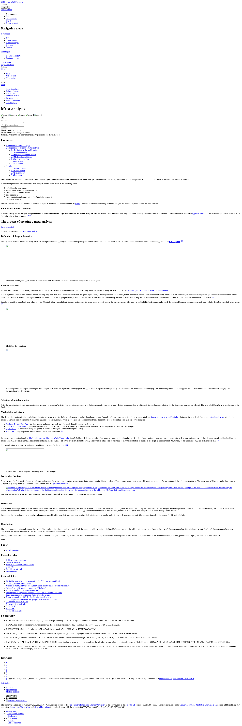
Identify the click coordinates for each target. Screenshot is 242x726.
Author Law (14, 707)
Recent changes (12, 43)
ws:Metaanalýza (12, 550)
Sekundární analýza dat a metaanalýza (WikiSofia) (26, 588)
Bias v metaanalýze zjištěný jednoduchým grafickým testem (29, 597)
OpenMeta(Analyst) (60, 483)
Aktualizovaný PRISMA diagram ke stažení (23, 590)
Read (8, 73)
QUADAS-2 (11, 429)
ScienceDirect (163, 290)
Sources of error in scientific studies (165, 417)
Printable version (12, 58)
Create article (11, 40)
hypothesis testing (199, 213)
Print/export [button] (5, 51)
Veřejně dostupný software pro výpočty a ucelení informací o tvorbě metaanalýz (37, 586)
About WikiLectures (15, 714)
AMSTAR (10, 431)
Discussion (9, 65)
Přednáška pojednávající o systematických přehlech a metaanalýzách (33, 581)
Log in (4, 7)
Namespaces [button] (6, 62)
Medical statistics (13, 692)
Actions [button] (4, 67)
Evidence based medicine (16, 560)
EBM (77, 204)
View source (11, 76)
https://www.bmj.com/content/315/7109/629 (176, 679)
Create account (12, 23)
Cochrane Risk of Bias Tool (17, 424)
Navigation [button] (5, 34)
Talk (8, 16)
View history (11, 78)
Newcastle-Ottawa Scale (16, 426)
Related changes (12, 91)
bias (30, 438)
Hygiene (9, 687)
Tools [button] (3, 82)
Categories (5, 683)
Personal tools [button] (6, 10)
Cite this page (11, 102)
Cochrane (150, 290)
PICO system (174, 242)
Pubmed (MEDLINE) (136, 290)
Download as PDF (13, 56)
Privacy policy (12, 711)
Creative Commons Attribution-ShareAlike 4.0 (198, 705)
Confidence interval (14, 569)
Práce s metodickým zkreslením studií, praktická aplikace (28, 595)
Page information (13, 100)
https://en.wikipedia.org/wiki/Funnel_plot (52, 438)
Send (4, 128)
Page (3, 65)
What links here (12, 89)
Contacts (9, 45)
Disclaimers (12, 716)
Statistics (11, 720)
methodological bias (217, 417)
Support (9, 47)
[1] (66, 445)
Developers (12, 718)
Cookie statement (14, 723)
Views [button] (3, 69)
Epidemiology (11, 571)
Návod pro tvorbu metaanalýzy (18, 583)
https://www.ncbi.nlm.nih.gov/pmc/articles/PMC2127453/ (34, 599)
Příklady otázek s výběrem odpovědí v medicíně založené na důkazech (34, 593)
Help (8, 38)
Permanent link (12, 98)
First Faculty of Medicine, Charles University (86, 705)
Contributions (11, 18)
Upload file (10, 93)
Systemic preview (13, 562)
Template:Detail (7, 227)
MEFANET (130, 705)
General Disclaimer (42, 707)
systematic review (30, 231)
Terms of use (25, 707)
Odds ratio (10, 567)
